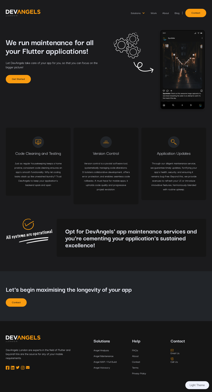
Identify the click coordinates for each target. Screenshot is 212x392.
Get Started (18, 79)
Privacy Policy (139, 373)
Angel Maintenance (103, 356)
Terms (135, 367)
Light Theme (197, 384)
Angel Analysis (101, 350)
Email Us (175, 353)
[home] (65, 13)
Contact (195, 13)
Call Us (174, 361)
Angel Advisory (102, 367)
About (165, 13)
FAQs (135, 350)
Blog (177, 13)
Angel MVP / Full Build (105, 361)
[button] (138, 13)
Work (154, 13)
